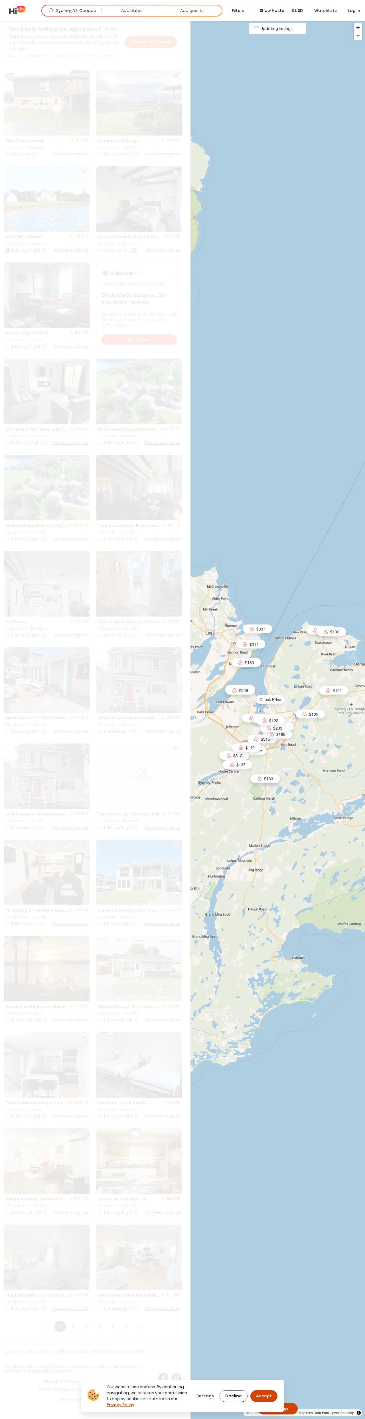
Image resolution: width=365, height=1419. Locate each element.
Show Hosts (272, 10)
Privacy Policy (120, 1405)
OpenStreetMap (342, 1412)
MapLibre (253, 1412)
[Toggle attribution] (358, 1412)
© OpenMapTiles (300, 1412)
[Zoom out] (358, 36)
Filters (238, 10)
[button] (297, 10)
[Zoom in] (358, 27)
